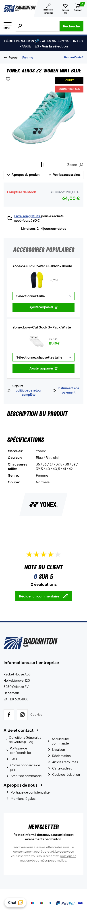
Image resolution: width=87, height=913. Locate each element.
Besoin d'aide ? (73, 57)
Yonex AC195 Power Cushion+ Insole (42, 266)
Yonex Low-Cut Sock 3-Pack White (41, 327)
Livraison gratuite (27, 216)
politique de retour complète (28, 393)
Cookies (36, 714)
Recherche (71, 26)
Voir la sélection (55, 46)
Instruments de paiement (68, 390)
